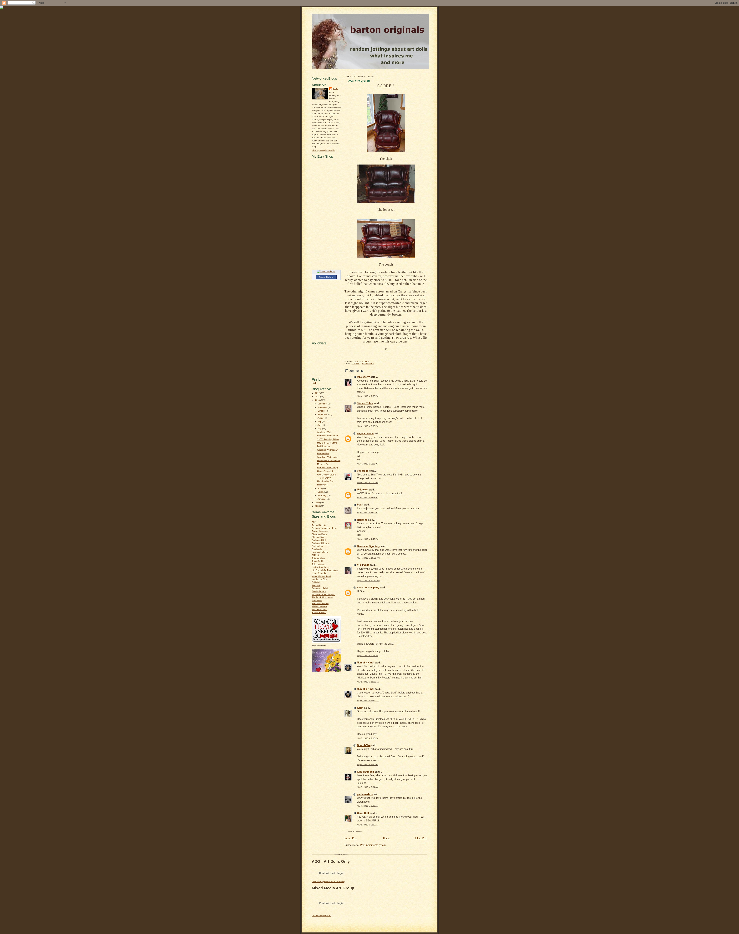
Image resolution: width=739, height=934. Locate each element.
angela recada (365, 433)
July (320, 421)
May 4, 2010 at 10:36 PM (368, 558)
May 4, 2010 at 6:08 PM (367, 513)
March (321, 492)
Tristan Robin (365, 403)
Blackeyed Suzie (319, 534)
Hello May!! (322, 485)
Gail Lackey (317, 546)
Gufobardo (317, 549)
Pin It (314, 383)
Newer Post (350, 838)
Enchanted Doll (319, 540)
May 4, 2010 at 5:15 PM (367, 498)
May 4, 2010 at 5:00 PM (367, 482)
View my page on (328, 881)
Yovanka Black (319, 612)
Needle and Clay (319, 579)
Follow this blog (326, 277)
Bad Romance (323, 446)
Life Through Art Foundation (325, 570)
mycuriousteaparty (368, 587)
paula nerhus (365, 794)
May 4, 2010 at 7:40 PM (367, 539)
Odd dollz (316, 582)
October (322, 411)
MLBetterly (363, 376)
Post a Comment (355, 832)
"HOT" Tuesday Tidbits (328, 439)
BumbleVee (363, 745)
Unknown (362, 489)
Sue (335, 89)
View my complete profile (323, 150)
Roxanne (362, 519)
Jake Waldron (318, 558)
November (323, 407)
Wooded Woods (319, 609)
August (321, 418)
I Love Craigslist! (325, 471)
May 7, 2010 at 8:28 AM (367, 806)
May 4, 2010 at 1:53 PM (367, 396)
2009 (317, 502)
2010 (317, 400)
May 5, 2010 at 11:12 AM (368, 701)
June (320, 425)
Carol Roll (363, 813)
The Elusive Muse (320, 603)
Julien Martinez (319, 564)
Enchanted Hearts (320, 543)
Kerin (360, 707)
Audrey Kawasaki (320, 531)
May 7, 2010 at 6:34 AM (367, 787)
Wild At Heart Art (319, 606)
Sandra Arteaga (319, 591)
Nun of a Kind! (365, 662)
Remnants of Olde (320, 588)
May (320, 428)
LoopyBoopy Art (319, 573)
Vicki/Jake (363, 564)
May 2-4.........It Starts (327, 443)
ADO (314, 522)
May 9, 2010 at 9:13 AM (367, 825)
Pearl (360, 504)
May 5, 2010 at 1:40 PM (367, 765)
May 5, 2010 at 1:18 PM (367, 738)
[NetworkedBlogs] (326, 271)
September (323, 414)
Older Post (421, 838)
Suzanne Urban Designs (323, 594)
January (322, 499)
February (322, 495)
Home (386, 838)
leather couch (368, 363)
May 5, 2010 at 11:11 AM (368, 682)
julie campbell (365, 771)
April (320, 488)
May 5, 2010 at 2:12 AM (367, 655)
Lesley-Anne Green (321, 567)
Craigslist (355, 363)
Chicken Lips (318, 537)
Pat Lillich (316, 585)
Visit (321, 915)
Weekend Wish (324, 432)
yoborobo (363, 470)
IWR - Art (316, 555)
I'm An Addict (323, 453)
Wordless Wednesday (327, 435)
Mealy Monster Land (321, 576)
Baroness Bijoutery (368, 546)
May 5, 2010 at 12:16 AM (368, 580)
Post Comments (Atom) (373, 845)
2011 (317, 396)
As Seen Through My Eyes (324, 528)
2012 (317, 393)
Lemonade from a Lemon (328, 460)
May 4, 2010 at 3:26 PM (367, 464)
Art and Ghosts (319, 525)
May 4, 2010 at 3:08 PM (367, 426)
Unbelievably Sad (325, 481)
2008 (317, 506)
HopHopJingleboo (320, 552)
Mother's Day (323, 464)
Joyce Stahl (317, 561)
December (323, 404)
